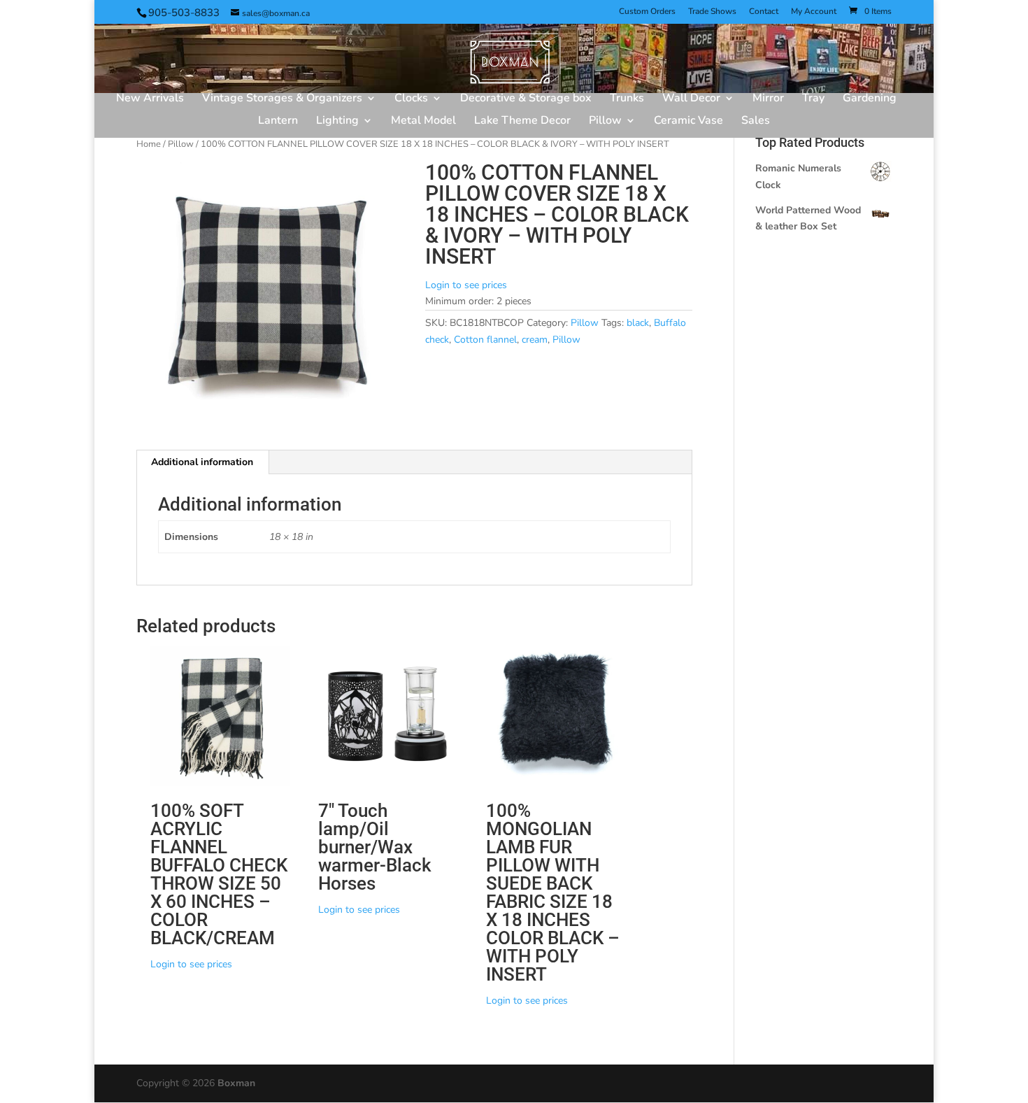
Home (148, 144)
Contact (763, 12)
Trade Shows (712, 12)
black (638, 322)
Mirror (768, 99)
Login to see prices (466, 285)
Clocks (411, 99)
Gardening (870, 99)
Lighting (337, 121)
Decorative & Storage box (526, 99)
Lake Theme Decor (522, 121)
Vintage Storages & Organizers (282, 99)
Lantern (278, 121)
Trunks (627, 99)
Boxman (236, 1083)
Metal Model (423, 121)
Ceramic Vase (688, 121)
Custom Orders (647, 12)
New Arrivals (150, 99)
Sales (755, 121)
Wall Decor (691, 99)
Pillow (605, 121)
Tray (813, 99)
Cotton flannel (485, 339)
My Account (813, 12)
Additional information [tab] (202, 462)
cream (535, 339)
